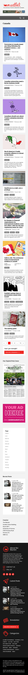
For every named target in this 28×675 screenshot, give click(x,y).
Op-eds (6, 194)
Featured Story (7, 643)
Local (6, 436)
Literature (7, 457)
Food (6, 454)
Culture (10, 641)
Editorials (7, 443)
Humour (18, 645)
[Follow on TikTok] (13, 574)
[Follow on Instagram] (7, 574)
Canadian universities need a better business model (14, 82)
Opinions (7, 54)
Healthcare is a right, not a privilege (13, 189)
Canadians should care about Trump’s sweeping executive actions (14, 117)
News (17, 232)
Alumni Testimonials (8, 640)
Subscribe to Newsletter (11, 352)
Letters (6, 446)
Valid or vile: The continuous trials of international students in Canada (13, 259)
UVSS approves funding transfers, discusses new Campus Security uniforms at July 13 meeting (17, 498)
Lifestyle (12, 301)
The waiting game (10, 328)
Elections (16, 641)
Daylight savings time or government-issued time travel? (12, 295)
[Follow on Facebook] (4, 574)
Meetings (5, 647)
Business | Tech (19, 640)
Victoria (6, 441)
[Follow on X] (10, 574)
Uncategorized (19, 301)
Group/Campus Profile (9, 645)
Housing (7, 467)
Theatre (7, 459)
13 (20, 343)
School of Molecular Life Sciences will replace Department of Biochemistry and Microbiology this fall (17, 508)
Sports (6, 462)
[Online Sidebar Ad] (14, 422)
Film (6, 451)
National (12, 232)
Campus (6, 232)
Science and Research (8, 649)
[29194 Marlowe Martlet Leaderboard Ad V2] (14, 13)
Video (13, 651)
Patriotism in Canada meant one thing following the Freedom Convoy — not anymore (13, 46)
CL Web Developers (20, 671)
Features (14, 643)
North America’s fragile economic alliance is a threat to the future (14, 153)
